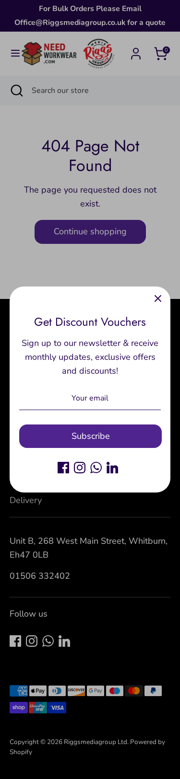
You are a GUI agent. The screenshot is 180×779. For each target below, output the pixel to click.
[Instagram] (79, 467)
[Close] (157, 298)
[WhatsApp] (96, 467)
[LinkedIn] (112, 467)
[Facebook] (63, 467)
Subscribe (91, 436)
